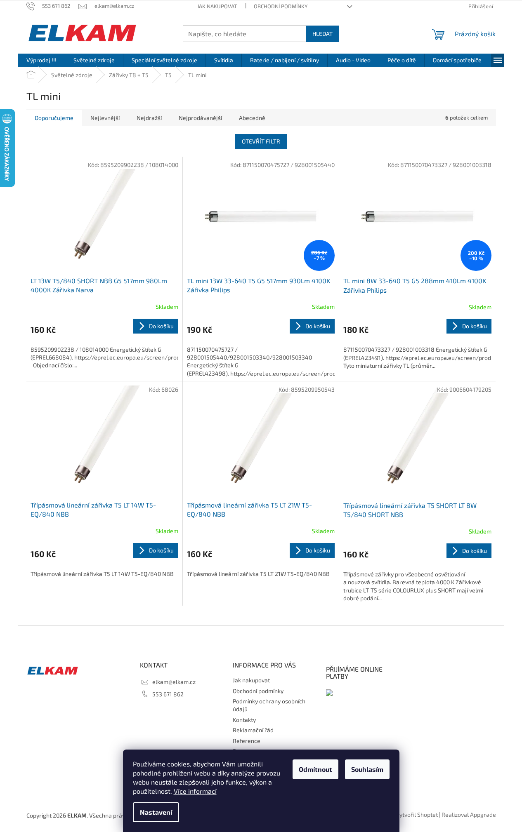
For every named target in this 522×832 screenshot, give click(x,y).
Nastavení (156, 812)
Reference (246, 740)
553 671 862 (168, 694)
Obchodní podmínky (280, 6)
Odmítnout (315, 769)
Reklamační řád (253, 729)
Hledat (322, 33)
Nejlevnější (105, 117)
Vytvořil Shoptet (417, 814)
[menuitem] (41, 60)
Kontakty (244, 719)
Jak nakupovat (217, 6)
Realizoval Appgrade (469, 814)
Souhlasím (367, 769)
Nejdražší (149, 117)
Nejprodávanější (200, 117)
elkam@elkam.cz (174, 681)
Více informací (195, 791)
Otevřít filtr (261, 141)
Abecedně (252, 117)
